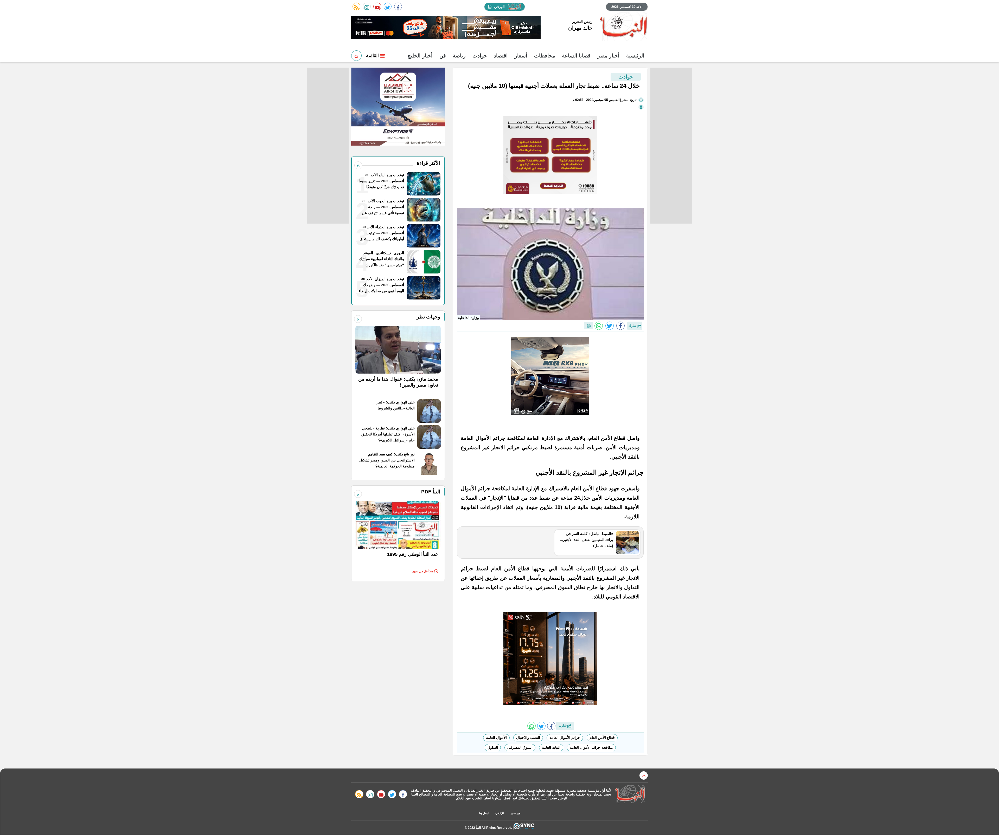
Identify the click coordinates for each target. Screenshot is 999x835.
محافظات (544, 55)
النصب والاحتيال (528, 737)
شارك (633, 326)
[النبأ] (623, 27)
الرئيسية (635, 55)
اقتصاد (501, 55)
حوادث (479, 55)
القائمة (373, 55)
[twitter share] (609, 326)
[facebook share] (620, 326)
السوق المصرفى (520, 747)
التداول (493, 747)
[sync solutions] (524, 827)
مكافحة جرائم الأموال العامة (591, 747)
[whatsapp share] (598, 326)
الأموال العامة (496, 737)
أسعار (521, 55)
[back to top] (643, 775)
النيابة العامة (551, 747)
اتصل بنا (484, 813)
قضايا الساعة (576, 55)
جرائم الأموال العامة (564, 737)
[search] (356, 55)
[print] (588, 325)
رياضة (459, 55)
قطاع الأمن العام (602, 737)
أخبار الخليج (420, 55)
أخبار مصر (608, 55)
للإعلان (499, 813)
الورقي (499, 7)
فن (442, 55)
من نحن (515, 813)
